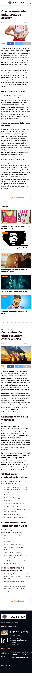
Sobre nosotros (5, 665)
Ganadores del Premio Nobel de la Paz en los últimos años (19, 632)
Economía (15, 654)
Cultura (5, 211)
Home (2, 8)
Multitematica (27, 652)
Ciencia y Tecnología (11, 8)
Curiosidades (16, 652)
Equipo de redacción (9, 23)
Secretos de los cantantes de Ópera (14, 291)
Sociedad (25, 657)
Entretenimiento (17, 657)
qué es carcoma (24, 396)
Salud (24, 654)
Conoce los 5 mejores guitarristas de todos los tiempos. (14, 249)
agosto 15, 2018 (23, 23)
